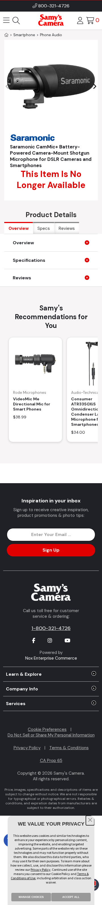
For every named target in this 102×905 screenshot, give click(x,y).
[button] (94, 86)
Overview (18, 228)
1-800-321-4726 (51, 628)
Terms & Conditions (69, 748)
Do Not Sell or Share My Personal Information (51, 735)
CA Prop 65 (51, 760)
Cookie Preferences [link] (47, 729)
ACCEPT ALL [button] (71, 897)
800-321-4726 (53, 6)
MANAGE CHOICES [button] (31, 897)
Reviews (67, 228)
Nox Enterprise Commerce (51, 658)
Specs (43, 228)
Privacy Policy (27, 748)
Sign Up (51, 550)
